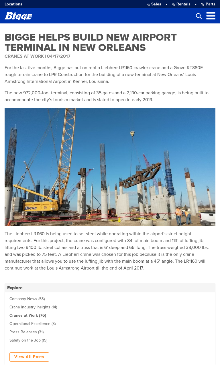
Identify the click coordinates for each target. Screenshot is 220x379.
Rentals (183, 4)
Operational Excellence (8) (32, 323)
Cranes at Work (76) (27, 315)
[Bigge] (18, 15)
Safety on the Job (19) (28, 340)
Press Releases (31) (26, 332)
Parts (210, 4)
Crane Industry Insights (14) (33, 307)
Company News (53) (27, 298)
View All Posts (29, 356)
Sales (156, 4)
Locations (13, 4)
